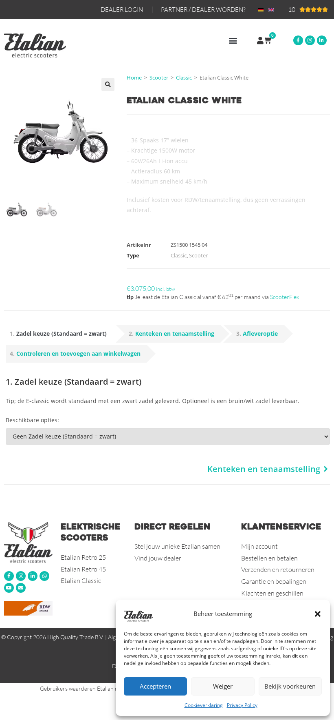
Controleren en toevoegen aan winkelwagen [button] (78, 353)
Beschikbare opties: (32, 420)
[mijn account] (260, 40)
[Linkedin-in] (322, 40)
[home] (28, 542)
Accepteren (155, 686)
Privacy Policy (242, 705)
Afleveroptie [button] (260, 333)
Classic (184, 77)
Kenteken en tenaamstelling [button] (174, 333)
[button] (318, 614)
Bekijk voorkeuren (290, 686)
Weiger (223, 686)
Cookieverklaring (204, 705)
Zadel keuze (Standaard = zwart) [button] (61, 333)
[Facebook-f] (298, 40)
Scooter (158, 77)
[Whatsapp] (44, 576)
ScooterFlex (284, 296)
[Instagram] (310, 40)
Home (134, 77)
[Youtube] (9, 588)
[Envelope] (21, 588)
